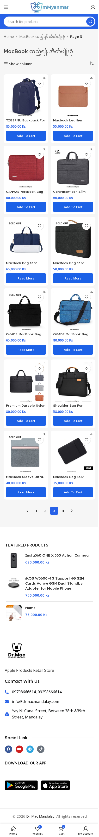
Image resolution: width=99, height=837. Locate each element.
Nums (30, 607)
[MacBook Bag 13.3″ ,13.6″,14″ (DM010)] (73, 453)
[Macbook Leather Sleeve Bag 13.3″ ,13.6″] (73, 96)
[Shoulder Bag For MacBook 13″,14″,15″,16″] (73, 382)
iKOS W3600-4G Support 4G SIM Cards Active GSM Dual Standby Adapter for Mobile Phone (54, 583)
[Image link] (23, 784)
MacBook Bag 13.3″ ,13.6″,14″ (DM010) (68, 479)
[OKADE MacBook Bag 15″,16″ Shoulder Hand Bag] (73, 310)
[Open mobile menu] (6, 7)
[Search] (90, 21)
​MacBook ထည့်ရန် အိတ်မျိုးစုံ (42, 36)
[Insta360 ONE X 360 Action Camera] (14, 560)
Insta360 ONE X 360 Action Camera (57, 555)
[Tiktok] (40, 749)
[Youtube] (19, 749)
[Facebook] (8, 749)
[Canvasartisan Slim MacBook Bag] (73, 168)
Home (9, 36)
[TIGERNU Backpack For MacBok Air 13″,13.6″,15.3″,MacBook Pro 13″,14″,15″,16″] (26, 96)
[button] (26, 136)
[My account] (93, 7)
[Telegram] (30, 749)
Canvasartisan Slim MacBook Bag (69, 193)
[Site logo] (49, 6)
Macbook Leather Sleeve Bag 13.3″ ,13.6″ (71, 122)
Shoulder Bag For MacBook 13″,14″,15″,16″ (72, 407)
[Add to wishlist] (39, 83)
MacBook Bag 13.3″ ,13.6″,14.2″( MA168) (68, 265)
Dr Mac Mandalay (40, 816)
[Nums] (14, 613)
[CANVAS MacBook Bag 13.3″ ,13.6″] (26, 168)
